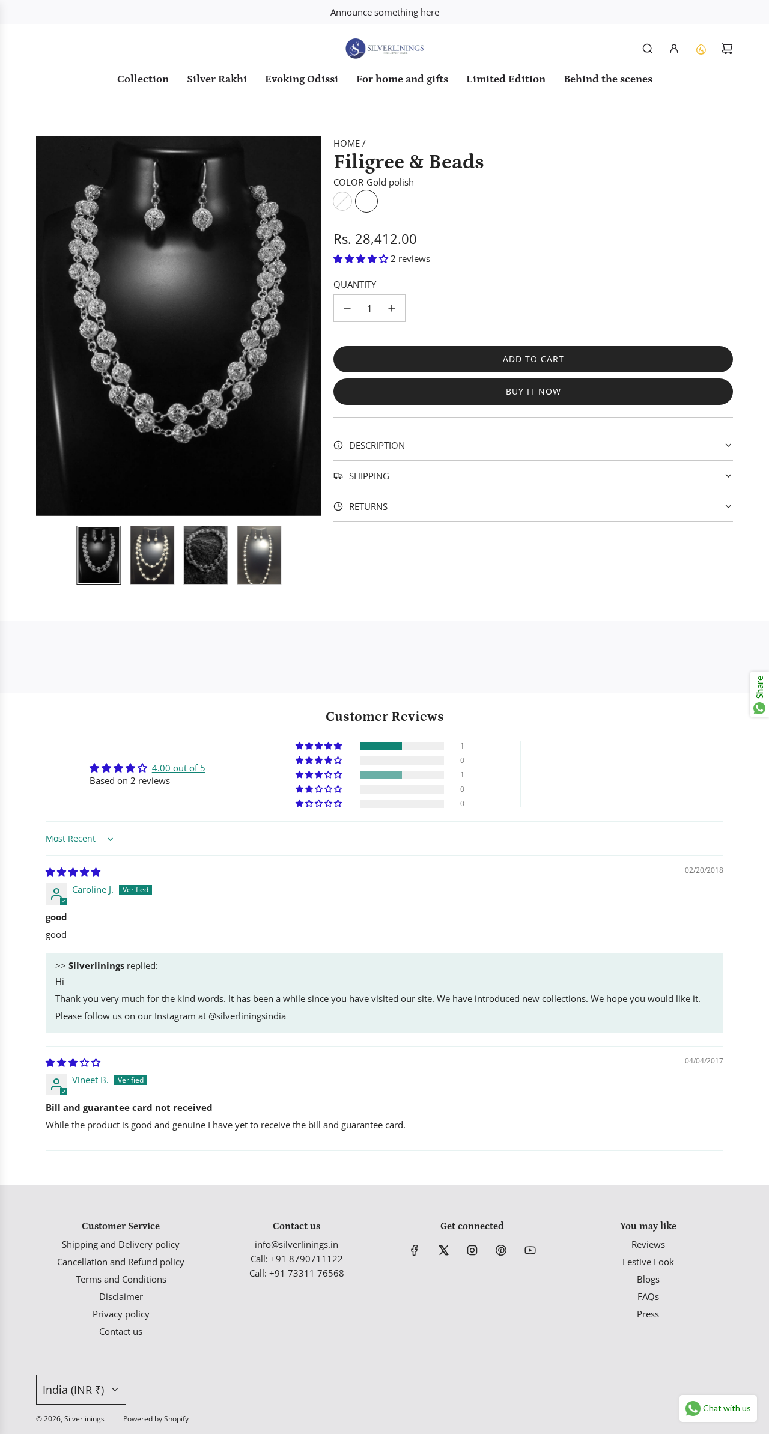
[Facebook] (414, 1250)
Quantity (354, 284)
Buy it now (533, 391)
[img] (73, 872)
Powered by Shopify (156, 1419)
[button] (45, 325)
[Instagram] (472, 1250)
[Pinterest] (501, 1250)
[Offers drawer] (700, 48)
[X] (443, 1250)
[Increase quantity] (391, 308)
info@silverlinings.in (296, 1244)
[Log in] (674, 48)
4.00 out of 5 (178, 768)
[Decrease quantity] (347, 308)
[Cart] (727, 48)
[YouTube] (530, 1250)
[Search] (647, 48)
